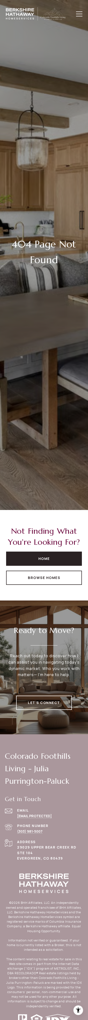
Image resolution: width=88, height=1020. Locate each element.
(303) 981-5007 (30, 831)
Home (44, 558)
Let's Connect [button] (44, 702)
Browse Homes (44, 577)
